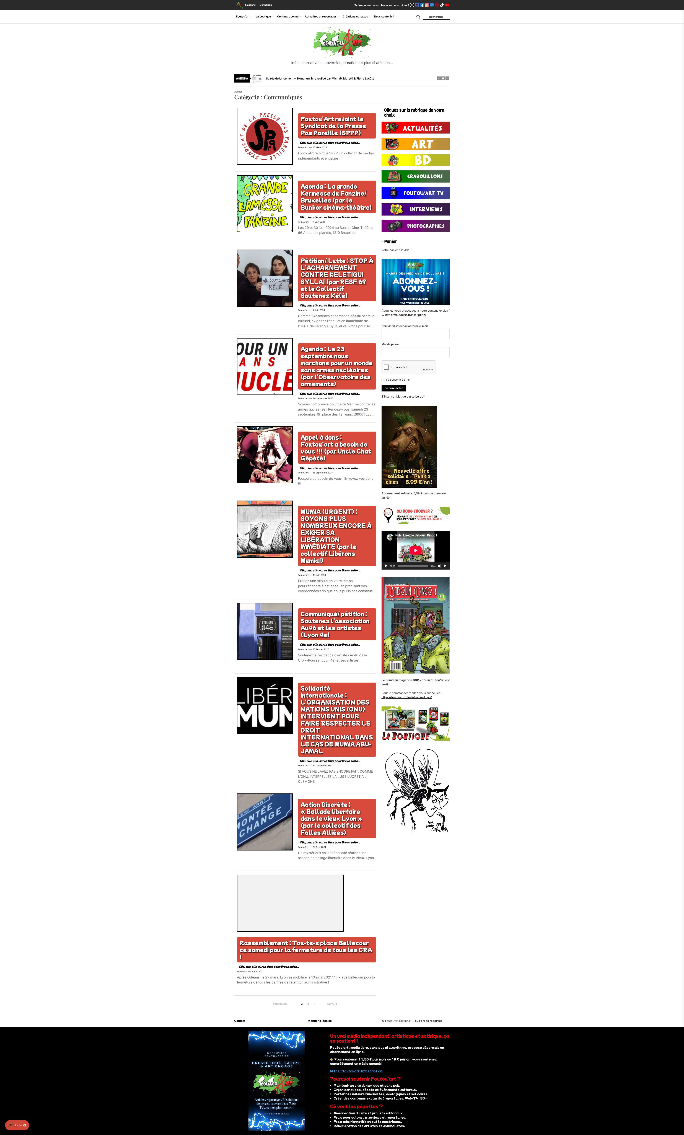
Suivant (332, 1003)
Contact (239, 1021)
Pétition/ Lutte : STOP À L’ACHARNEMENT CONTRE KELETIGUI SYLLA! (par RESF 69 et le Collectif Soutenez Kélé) (337, 278)
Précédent (280, 1003)
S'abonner (250, 5)
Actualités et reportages (320, 16)
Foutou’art (243, 16)
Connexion (266, 5)
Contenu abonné (288, 16)
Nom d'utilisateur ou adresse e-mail (405, 326)
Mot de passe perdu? (410, 396)
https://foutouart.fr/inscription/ (405, 315)
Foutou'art (303, 222)
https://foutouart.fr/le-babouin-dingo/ (407, 697)
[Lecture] (386, 566)
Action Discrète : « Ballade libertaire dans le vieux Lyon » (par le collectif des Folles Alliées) (331, 818)
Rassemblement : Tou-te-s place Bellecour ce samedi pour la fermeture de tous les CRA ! (306, 949)
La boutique (263, 16)
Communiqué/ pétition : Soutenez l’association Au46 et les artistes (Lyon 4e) (335, 624)
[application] (416, 550)
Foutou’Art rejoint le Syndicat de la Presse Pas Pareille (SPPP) (333, 125)
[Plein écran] (445, 566)
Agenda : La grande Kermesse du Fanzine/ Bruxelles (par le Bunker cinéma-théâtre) (336, 197)
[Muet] (439, 566)
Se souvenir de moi (398, 379)
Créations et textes (355, 16)
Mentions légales (320, 1021)
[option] (344, 75)
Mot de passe (390, 344)
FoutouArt (303, 147)
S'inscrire (388, 396)
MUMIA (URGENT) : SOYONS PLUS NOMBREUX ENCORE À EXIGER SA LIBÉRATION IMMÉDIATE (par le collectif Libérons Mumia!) (336, 536)
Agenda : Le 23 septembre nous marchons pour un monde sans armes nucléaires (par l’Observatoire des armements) (337, 366)
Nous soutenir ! (384, 16)
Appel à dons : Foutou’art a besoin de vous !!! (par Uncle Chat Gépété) (336, 448)
